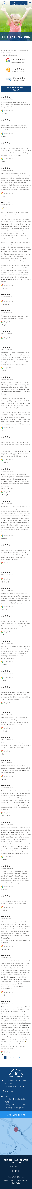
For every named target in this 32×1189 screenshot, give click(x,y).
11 (19, 1057)
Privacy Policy (12, 1177)
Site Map (21, 1177)
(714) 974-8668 (11, 1091)
